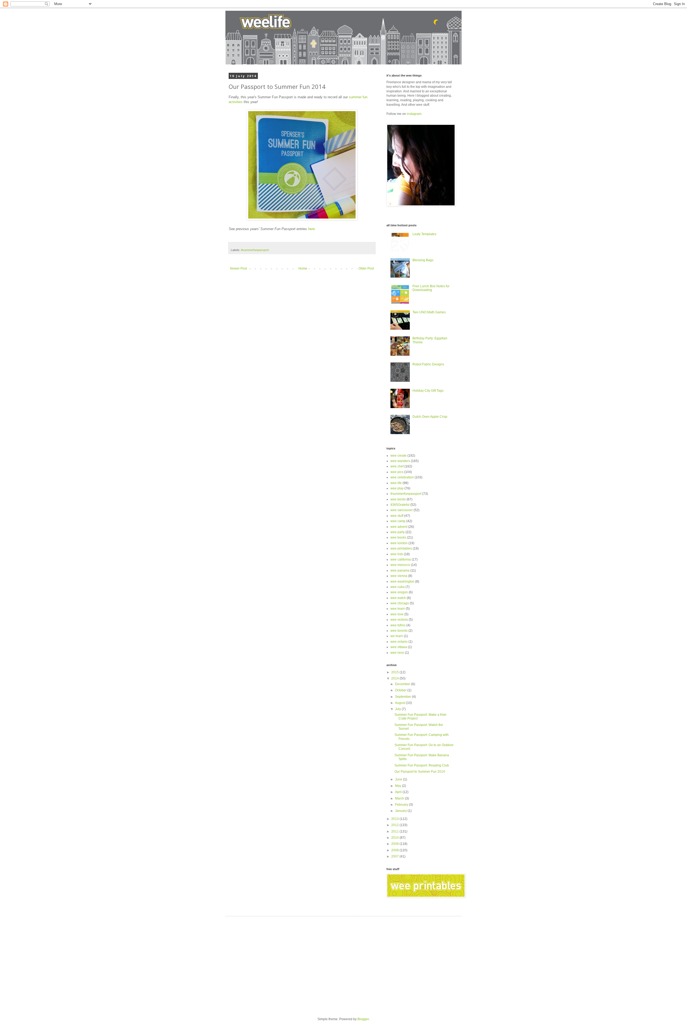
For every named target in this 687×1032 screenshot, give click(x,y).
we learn (396, 636)
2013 (395, 819)
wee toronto (399, 631)
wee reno (397, 653)
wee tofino (397, 625)
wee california (400, 559)
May (398, 786)
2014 (395, 678)
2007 (395, 856)
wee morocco (400, 565)
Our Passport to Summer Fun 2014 (419, 771)
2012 (395, 825)
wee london (399, 543)
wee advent (398, 527)
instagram (414, 114)
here (311, 229)
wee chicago (399, 603)
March (400, 798)
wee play (397, 488)
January (401, 811)
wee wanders (400, 461)
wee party (397, 532)
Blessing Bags (422, 260)
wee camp (397, 521)
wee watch (398, 598)
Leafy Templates (424, 234)
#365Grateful (400, 505)
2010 (395, 838)
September (403, 697)
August (400, 703)
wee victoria (399, 620)
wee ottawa (398, 647)
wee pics (396, 472)
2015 (395, 672)
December (403, 684)
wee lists (396, 554)
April (399, 792)
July (398, 709)
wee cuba (397, 587)
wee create (398, 455)
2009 (395, 844)
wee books (398, 537)
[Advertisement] (278, 962)
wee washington (402, 581)
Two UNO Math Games (429, 312)
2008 (395, 850)
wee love (397, 614)
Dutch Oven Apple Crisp (429, 417)
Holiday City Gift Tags (428, 391)
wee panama (400, 570)
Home (302, 268)
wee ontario (399, 642)
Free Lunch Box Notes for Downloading (431, 288)
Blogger (363, 1019)
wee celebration (402, 477)
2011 (395, 831)
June (399, 779)
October (401, 690)
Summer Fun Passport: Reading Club (421, 765)
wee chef (397, 466)
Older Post (366, 268)
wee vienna (398, 576)
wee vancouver (401, 510)
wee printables (401, 548)
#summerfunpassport (255, 250)
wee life (396, 483)
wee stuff (396, 516)
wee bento (398, 499)
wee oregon (399, 592)
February (402, 804)
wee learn (397, 609)
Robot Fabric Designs (428, 364)
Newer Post (238, 268)
